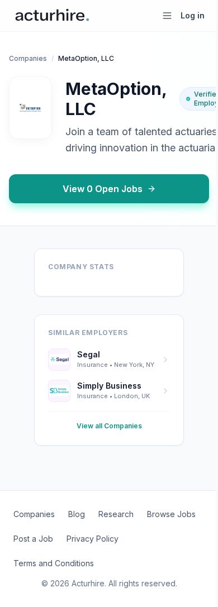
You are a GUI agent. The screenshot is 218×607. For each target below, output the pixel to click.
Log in (193, 15)
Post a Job (33, 538)
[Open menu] (167, 15)
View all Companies (109, 426)
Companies (28, 58)
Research (116, 514)
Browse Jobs (171, 514)
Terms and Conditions (53, 563)
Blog (76, 514)
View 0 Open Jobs (103, 188)
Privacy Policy (93, 538)
